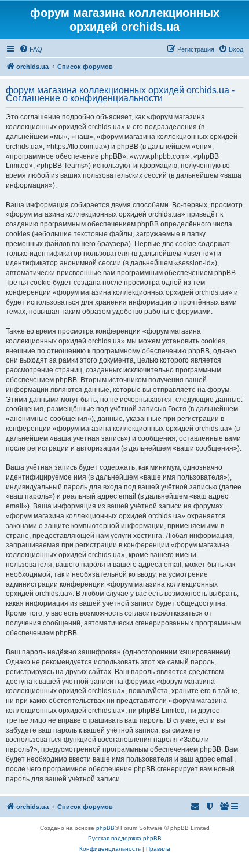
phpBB (105, 828)
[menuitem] (30, 49)
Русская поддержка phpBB (125, 838)
